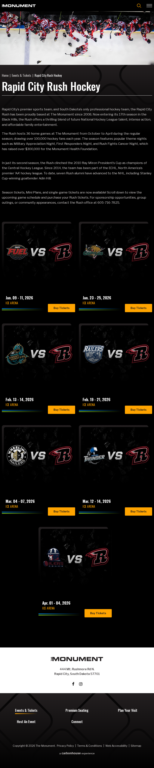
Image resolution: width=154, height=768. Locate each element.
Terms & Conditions (89, 745)
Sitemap (136, 745)
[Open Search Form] (139, 6)
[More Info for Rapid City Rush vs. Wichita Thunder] (116, 455)
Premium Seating (77, 711)
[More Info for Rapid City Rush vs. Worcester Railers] (116, 353)
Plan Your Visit (127, 711)
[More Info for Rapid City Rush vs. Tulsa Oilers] (76, 557)
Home (5, 75)
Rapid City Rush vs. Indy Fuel (38, 269)
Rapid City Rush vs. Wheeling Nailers (33, 472)
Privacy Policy (65, 745)
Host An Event (26, 722)
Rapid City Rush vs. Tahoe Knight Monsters (37, 371)
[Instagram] (81, 684)
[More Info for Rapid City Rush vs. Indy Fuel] (39, 252)
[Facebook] (73, 684)
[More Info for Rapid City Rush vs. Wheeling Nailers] (39, 455)
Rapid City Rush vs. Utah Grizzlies (110, 269)
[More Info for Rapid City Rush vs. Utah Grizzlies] (116, 252)
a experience (77, 753)
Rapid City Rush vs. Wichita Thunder (110, 472)
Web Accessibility (116, 745)
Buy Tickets (61, 308)
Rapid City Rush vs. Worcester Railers (110, 371)
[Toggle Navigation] (149, 5)
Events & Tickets (21, 75)
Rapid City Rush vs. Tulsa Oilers (70, 574)
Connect (77, 722)
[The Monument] (19, 5)
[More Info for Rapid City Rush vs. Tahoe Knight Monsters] (39, 353)
